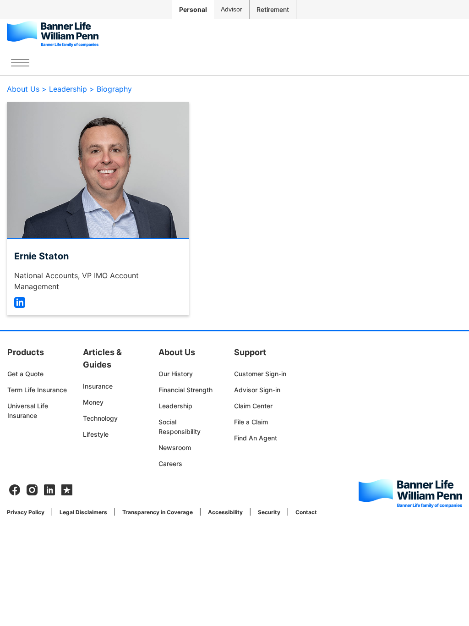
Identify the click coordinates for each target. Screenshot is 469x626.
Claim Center (253, 406)
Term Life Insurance (37, 390)
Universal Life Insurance (27, 410)
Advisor (231, 9)
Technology (100, 418)
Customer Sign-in (260, 374)
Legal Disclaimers (83, 512)
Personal (193, 9)
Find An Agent (255, 438)
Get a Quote (25, 374)
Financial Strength (185, 390)
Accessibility (225, 512)
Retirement (272, 9)
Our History (175, 374)
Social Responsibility (179, 426)
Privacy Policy (25, 512)
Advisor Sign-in (257, 390)
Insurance (98, 386)
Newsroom (174, 447)
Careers (170, 463)
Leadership (175, 406)
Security (269, 512)
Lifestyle (96, 434)
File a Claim (251, 422)
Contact (306, 512)
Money (93, 402)
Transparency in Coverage (157, 512)
